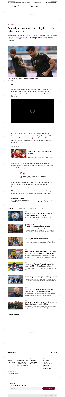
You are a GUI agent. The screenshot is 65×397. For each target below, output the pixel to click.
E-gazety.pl (46, 360)
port (36, 6)
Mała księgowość (47, 363)
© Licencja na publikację (17, 198)
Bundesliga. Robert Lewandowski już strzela (40, 152)
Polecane (22, 208)
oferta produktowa (32, 377)
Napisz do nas (11, 362)
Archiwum (32, 363)
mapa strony (11, 377)
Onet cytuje (29, 138)
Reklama (32, 359)
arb (12, 84)
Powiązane (11, 208)
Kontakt (10, 360)
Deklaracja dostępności (22, 365)
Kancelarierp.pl (46, 365)
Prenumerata (33, 362)
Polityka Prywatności (22, 359)
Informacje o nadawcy (22, 363)
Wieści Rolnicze (47, 367)
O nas (9, 359)
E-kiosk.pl (45, 359)
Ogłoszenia (33, 360)
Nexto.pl (45, 362)
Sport (12, 24)
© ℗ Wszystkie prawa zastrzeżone (20, 200)
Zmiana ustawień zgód (22, 360)
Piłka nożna (30, 149)
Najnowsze (32, 208)
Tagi (42, 208)
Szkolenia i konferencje (13, 373)
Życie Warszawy (47, 368)
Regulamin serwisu (21, 362)
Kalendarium (21, 377)
